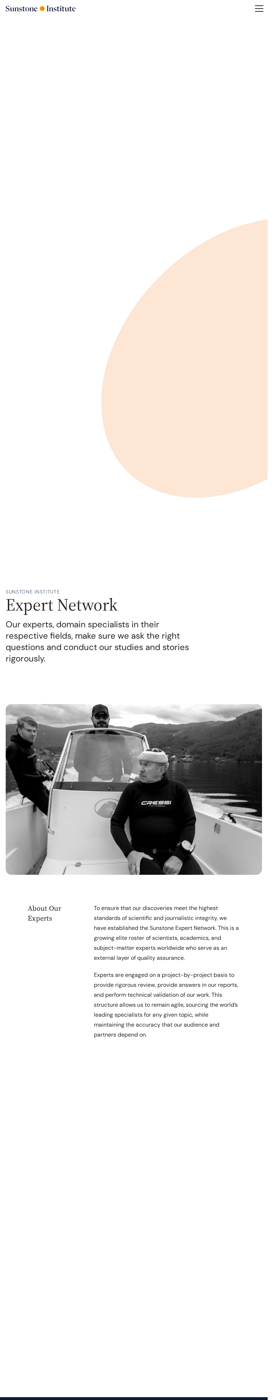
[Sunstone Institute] (41, 8)
